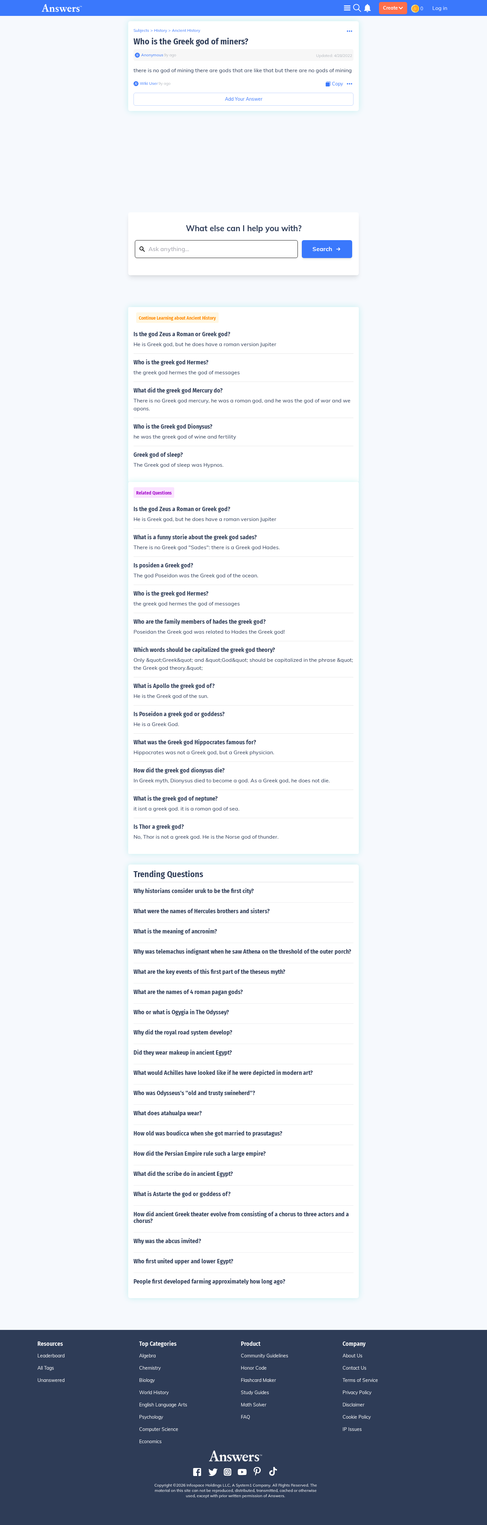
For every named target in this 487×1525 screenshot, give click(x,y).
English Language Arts (163, 1405)
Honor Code (254, 1368)
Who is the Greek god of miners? (191, 41)
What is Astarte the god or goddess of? (182, 1194)
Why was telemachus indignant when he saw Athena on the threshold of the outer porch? (242, 951)
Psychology (151, 1417)
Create (390, 8)
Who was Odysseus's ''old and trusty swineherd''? (194, 1093)
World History (154, 1392)
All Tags (45, 1368)
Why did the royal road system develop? (183, 1032)
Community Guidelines (264, 1356)
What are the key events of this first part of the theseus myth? (209, 971)
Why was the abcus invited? (167, 1241)
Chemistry (150, 1368)
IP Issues (352, 1429)
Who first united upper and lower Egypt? (183, 1261)
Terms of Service (360, 1380)
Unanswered (51, 1380)
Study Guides (255, 1392)
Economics (150, 1442)
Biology (147, 1380)
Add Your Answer (243, 99)
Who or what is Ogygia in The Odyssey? (181, 1012)
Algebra (147, 1356)
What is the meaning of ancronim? (175, 931)
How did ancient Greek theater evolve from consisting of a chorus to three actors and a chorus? (241, 1218)
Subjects (141, 30)
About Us (352, 1356)
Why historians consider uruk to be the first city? (194, 891)
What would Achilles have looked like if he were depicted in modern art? (223, 1073)
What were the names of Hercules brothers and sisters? (202, 911)
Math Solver (253, 1405)
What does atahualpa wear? (168, 1113)
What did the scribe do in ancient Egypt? (183, 1174)
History (160, 30)
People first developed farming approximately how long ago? (209, 1281)
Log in (439, 8)
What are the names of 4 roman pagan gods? (188, 992)
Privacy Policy (357, 1392)
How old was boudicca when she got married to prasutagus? (208, 1133)
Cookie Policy (357, 1417)
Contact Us (354, 1368)
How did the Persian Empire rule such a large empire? (200, 1153)
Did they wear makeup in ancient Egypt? (183, 1052)
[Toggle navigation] (347, 7)
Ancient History (186, 30)
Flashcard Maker (258, 1380)
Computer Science (158, 1429)
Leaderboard (51, 1356)
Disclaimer (353, 1405)
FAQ (245, 1417)
